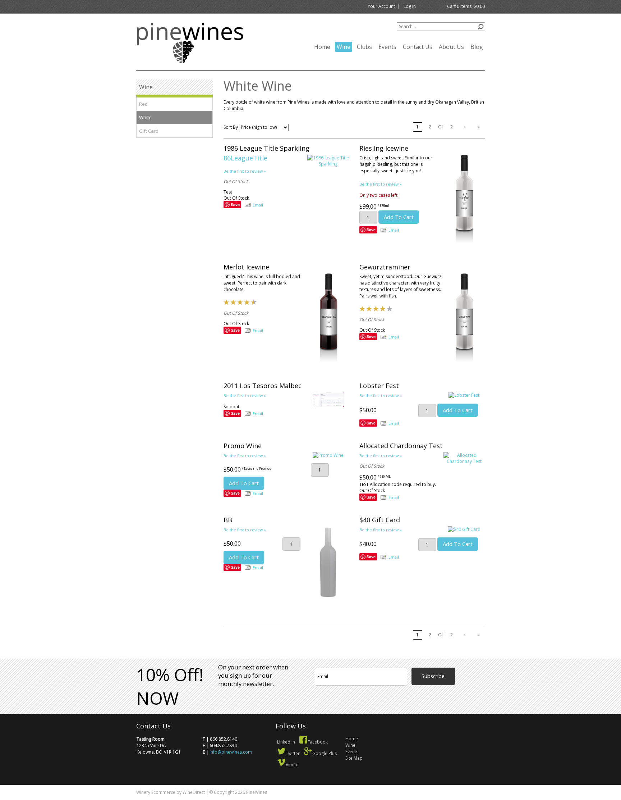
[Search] (481, 26)
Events (387, 47)
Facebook (318, 742)
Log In (410, 6)
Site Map (354, 758)
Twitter (293, 753)
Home (322, 47)
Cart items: (466, 6)
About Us (451, 47)
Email (258, 205)
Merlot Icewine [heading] (246, 267)
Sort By (231, 127)
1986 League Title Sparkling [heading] (266, 148)
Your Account (381, 6)
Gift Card (148, 131)
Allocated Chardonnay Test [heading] (401, 445)
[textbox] (441, 26)
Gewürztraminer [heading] (384, 267)
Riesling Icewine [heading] (383, 148)
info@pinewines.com (231, 752)
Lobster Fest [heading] (379, 385)
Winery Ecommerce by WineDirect (170, 792)
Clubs (364, 47)
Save (235, 204)
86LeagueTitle (245, 158)
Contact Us (417, 47)
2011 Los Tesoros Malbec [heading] (263, 385)
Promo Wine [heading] (243, 445)
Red (143, 104)
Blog (476, 47)
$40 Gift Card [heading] (379, 519)
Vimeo (292, 765)
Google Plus (324, 753)
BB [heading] (228, 519)
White (145, 117)
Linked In (286, 742)
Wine (343, 47)
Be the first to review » (245, 171)
